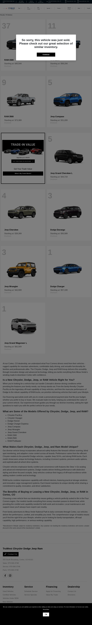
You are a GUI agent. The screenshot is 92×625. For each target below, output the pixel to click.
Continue (46, 54)
